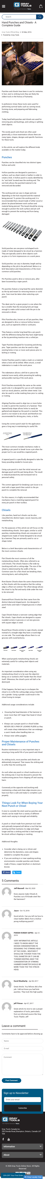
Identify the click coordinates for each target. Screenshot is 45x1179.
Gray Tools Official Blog (10, 32)
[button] (33, 1177)
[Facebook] (3, 1139)
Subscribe (22, 1108)
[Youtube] (8, 1139)
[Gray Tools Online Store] (23, 6)
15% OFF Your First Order (13, 1175)
